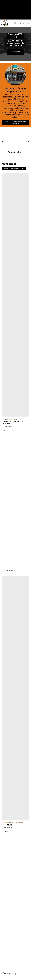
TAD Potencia (13, 419)
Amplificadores (16, 152)
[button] (28, 23)
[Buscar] (23, 23)
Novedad (6, 419)
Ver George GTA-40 (15, 51)
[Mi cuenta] (20, 23)
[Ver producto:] (15, 295)
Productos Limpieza (16, 822)
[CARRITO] (15, 23)
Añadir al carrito (9, 570)
